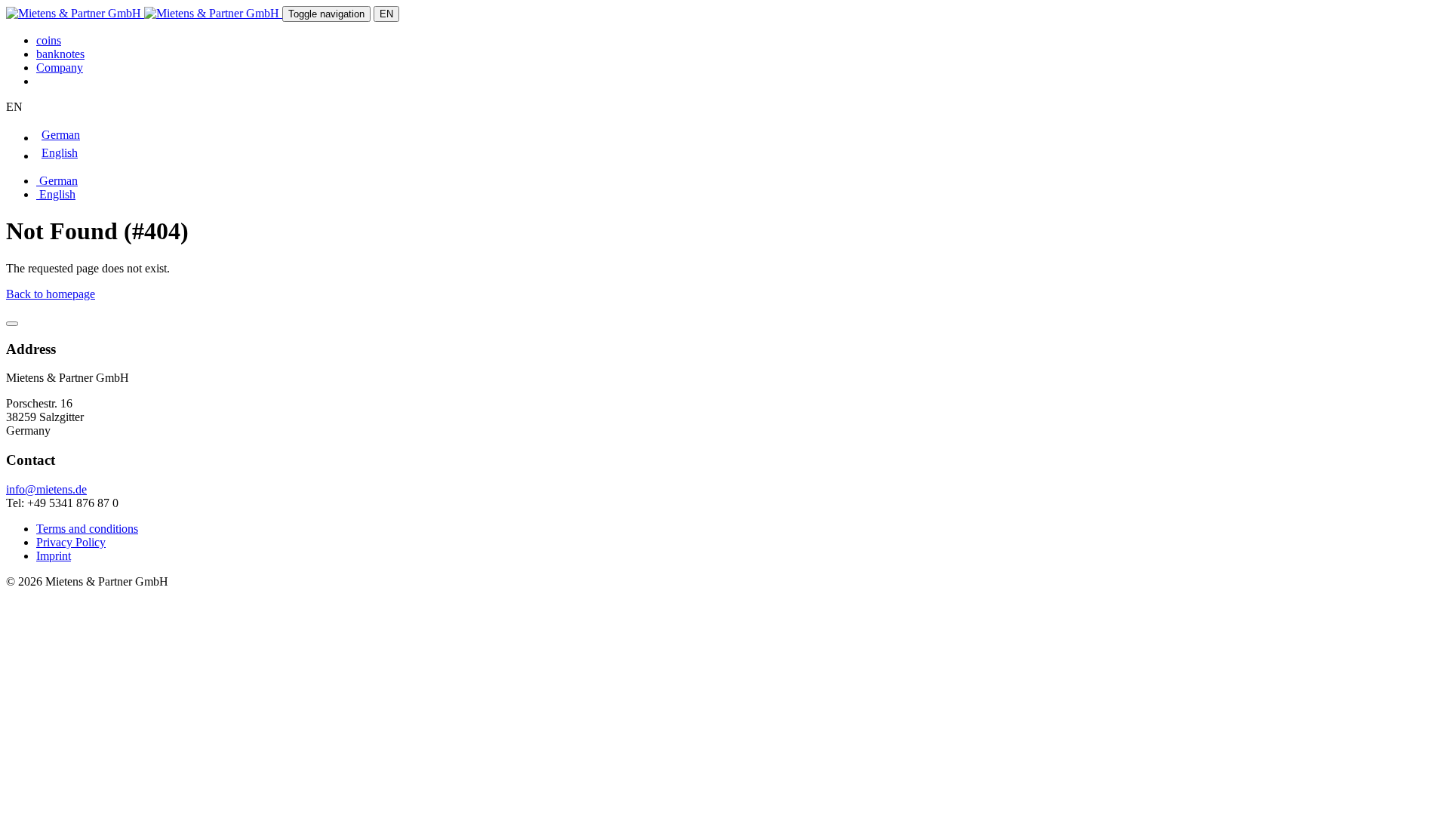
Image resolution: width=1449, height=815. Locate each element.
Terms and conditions (87, 528)
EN (386, 14)
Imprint (53, 555)
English (55, 194)
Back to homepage (50, 294)
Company (59, 67)
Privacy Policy (71, 542)
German (57, 180)
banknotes (60, 54)
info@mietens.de (46, 489)
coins (48, 40)
